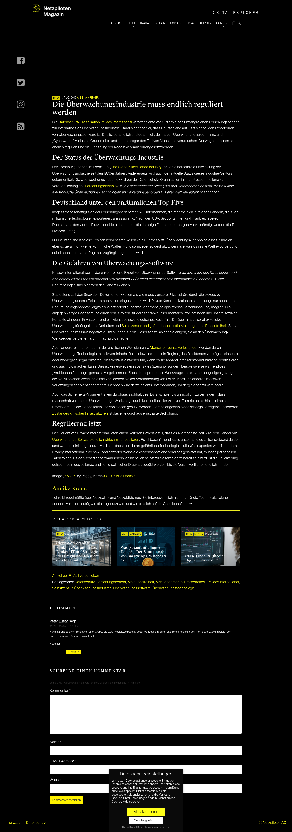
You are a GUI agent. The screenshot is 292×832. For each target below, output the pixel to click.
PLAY (191, 23)
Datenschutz (85, 582)
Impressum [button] (165, 827)
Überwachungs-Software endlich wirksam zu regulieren (95, 440)
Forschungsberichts (101, 186)
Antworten (73, 652)
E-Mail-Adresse (63, 761)
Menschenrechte (169, 582)
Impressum (15, 823)
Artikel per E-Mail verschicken (75, 576)
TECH (131, 23)
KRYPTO (198, 534)
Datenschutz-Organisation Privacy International (95, 122)
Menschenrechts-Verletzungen (174, 348)
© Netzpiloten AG (272, 823)
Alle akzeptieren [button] (146, 812)
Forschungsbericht (111, 582)
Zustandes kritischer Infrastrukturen (80, 413)
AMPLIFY (205, 23)
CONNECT (223, 23)
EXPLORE (176, 23)
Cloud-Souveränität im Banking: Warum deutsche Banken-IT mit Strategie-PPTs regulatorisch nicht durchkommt (79, 552)
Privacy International (223, 582)
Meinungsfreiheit (141, 582)
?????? (69, 476)
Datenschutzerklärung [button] (147, 827)
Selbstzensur (62, 588)
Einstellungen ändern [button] (146, 820)
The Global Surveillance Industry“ (137, 167)
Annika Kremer (88, 97)
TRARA (144, 23)
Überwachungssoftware (132, 588)
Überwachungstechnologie (173, 588)
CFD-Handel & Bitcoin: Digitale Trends (205, 558)
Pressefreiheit (195, 582)
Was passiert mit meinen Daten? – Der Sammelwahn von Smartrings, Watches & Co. (144, 554)
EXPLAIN (159, 23)
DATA (56, 98)
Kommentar (60, 691)
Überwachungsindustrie (93, 588)
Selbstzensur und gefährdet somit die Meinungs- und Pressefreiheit (174, 326)
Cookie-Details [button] (129, 827)
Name (56, 742)
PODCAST (116, 23)
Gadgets (135, 534)
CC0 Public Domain (120, 476)
